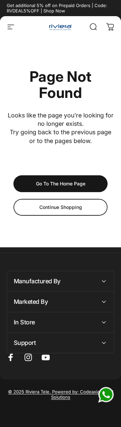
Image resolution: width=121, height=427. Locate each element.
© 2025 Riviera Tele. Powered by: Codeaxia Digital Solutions (60, 394)
